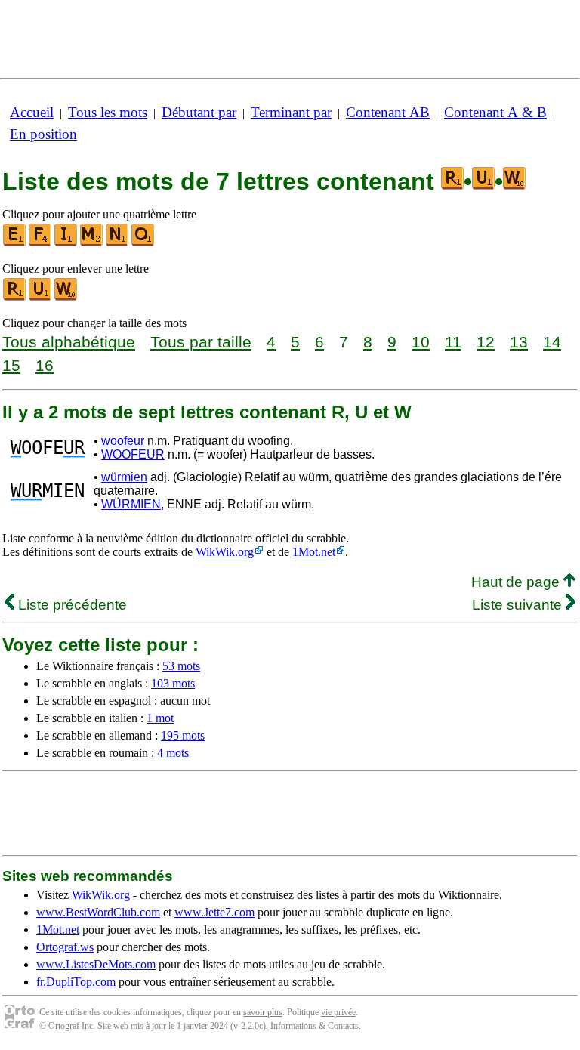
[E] (15, 242)
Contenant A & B (495, 112)
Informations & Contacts (314, 1026)
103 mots (173, 683)
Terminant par (291, 112)
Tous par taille (200, 342)
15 (11, 365)
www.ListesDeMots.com (96, 964)
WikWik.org (225, 551)
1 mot (160, 718)
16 (44, 365)
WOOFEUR (133, 454)
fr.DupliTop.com (76, 981)
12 (486, 342)
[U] (41, 297)
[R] (15, 297)
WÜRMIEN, (132, 504)
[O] (143, 242)
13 (519, 342)
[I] (66, 242)
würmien (124, 477)
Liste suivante (519, 605)
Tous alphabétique (68, 342)
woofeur (122, 440)
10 (421, 342)
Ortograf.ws (65, 946)
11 (453, 342)
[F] (41, 242)
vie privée (338, 1012)
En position (43, 134)
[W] (66, 297)
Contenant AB (388, 112)
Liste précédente (70, 605)
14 (552, 342)
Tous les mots (107, 112)
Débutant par (199, 112)
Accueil (32, 112)
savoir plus (262, 1012)
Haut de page (517, 582)
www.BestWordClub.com (98, 912)
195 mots (183, 735)
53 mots (181, 665)
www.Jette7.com (214, 912)
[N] (118, 242)
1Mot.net (313, 551)
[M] (92, 242)
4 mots (173, 752)
